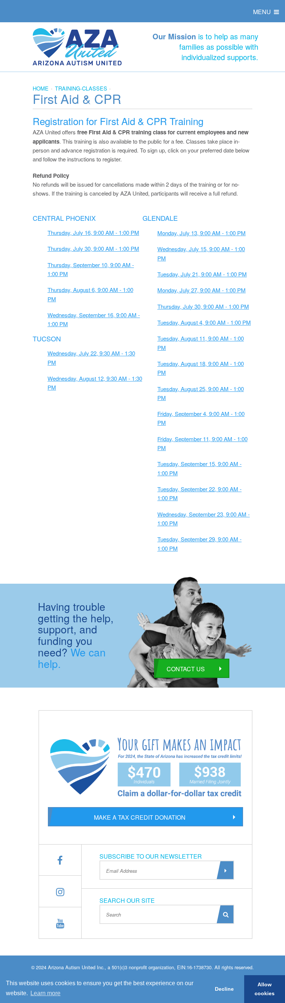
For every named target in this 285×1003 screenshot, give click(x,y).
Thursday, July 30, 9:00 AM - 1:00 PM (93, 248)
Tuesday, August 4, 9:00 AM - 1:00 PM (204, 322)
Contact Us (186, 669)
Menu (262, 11)
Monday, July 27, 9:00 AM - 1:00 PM (201, 290)
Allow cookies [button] (265, 988)
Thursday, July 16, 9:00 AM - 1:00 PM (93, 232)
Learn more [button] (45, 993)
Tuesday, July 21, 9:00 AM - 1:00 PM (202, 274)
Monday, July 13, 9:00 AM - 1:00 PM (201, 233)
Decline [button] (224, 989)
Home (41, 88)
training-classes (81, 88)
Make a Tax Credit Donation (140, 817)
